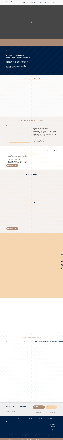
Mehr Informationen (12, 70)
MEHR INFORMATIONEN (12, 165)
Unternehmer (40, 423)
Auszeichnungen (20, 423)
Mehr (9, 194)
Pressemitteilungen (20, 429)
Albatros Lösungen (31, 425)
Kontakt (49, 2)
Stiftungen (29, 427)
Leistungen (29, 2)
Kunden (23, 2)
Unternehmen (19, 421)
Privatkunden (40, 421)
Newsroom (43, 2)
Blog (18, 427)
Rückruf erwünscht (36, 407)
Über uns (36, 2)
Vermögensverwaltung (31, 421)
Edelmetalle (29, 423)
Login (54, 2)
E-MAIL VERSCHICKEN (50, 407)
